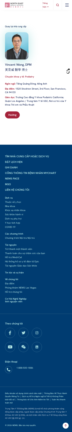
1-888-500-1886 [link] (24, 367)
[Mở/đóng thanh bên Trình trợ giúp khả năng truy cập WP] (68, 71)
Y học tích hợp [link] (12, 222)
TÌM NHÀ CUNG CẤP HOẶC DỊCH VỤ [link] (27, 156)
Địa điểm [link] (9, 283)
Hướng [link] (12, 115)
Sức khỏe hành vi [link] (14, 214)
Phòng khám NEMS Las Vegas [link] (20, 287)
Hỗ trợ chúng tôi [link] (13, 291)
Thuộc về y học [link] (13, 201)
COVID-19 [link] (10, 227)
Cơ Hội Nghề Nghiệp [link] (15, 298)
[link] (14, 5)
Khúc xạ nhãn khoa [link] (15, 210)
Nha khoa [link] (10, 206)
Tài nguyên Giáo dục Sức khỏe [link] (21, 265)
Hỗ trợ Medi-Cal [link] (13, 257)
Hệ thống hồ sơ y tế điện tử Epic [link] (22, 261)
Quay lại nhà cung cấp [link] (15, 26)
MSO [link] (8, 184)
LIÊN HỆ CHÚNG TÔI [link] (17, 190)
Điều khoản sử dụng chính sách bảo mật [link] (23, 393)
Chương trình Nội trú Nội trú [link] (20, 237)
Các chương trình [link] (14, 233)
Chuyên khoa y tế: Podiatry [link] (19, 76)
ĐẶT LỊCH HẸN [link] (13, 162)
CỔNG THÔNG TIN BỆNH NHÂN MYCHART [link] (30, 173)
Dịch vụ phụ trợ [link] (13, 218)
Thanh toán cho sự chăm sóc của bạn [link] (25, 253)
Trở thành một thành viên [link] (18, 249)
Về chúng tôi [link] (11, 279)
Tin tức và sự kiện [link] (14, 272)
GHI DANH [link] (11, 167)
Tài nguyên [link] (11, 244)
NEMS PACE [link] (12, 178)
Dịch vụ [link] (9, 197)
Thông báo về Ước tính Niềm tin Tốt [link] (33, 399)
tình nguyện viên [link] (13, 301)
